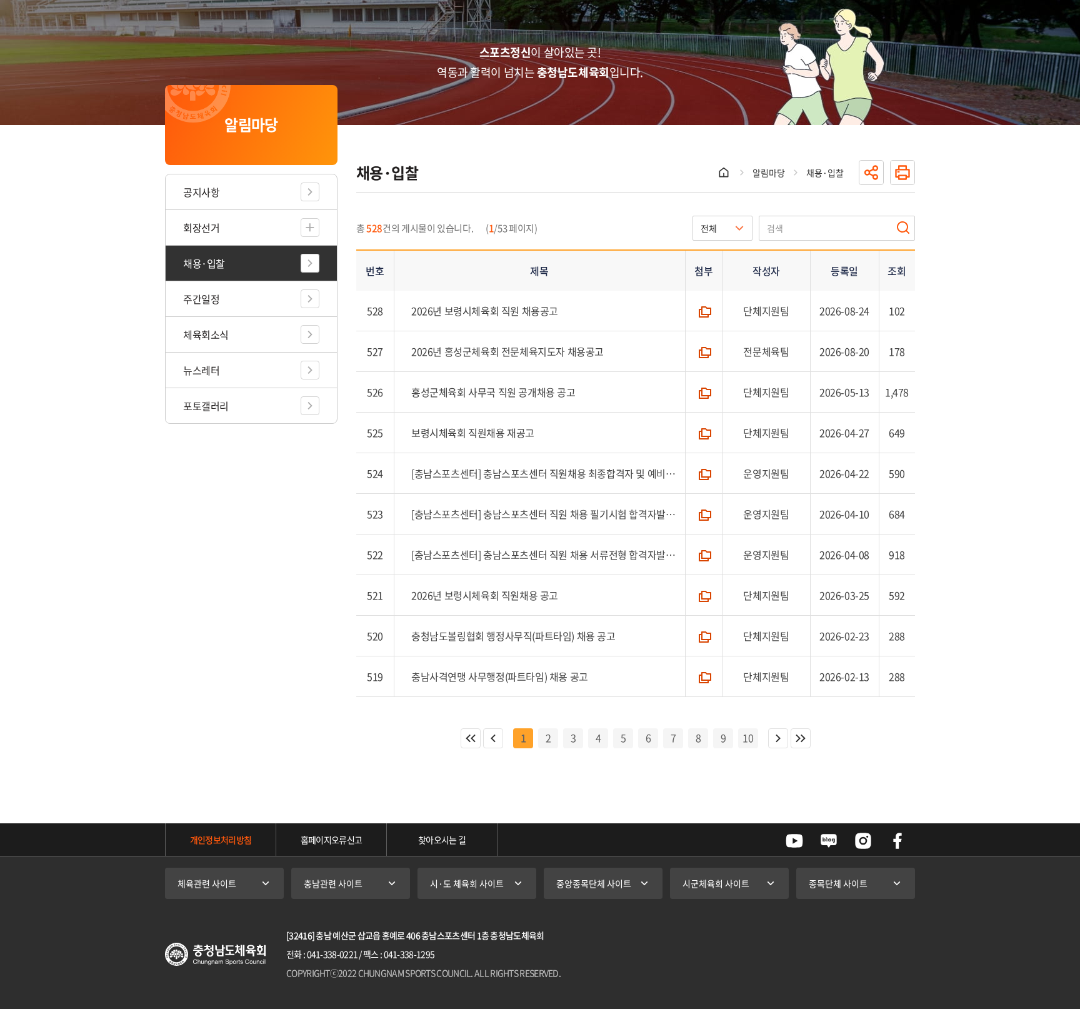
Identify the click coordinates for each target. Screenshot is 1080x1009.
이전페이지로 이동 (493, 738)
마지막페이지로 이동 (801, 738)
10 (748, 737)
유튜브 (794, 841)
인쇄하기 (902, 172)
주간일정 (201, 298)
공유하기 (871, 172)
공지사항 (201, 191)
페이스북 (898, 841)
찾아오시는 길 (442, 839)
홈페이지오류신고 (331, 839)
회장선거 (201, 227)
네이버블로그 (829, 841)
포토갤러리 (206, 405)
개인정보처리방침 (220, 839)
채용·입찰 (204, 263)
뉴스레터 (201, 370)
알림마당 (768, 172)
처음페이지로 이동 (471, 738)
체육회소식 (206, 334)
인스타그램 (863, 841)
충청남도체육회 (215, 954)
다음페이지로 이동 (778, 738)
